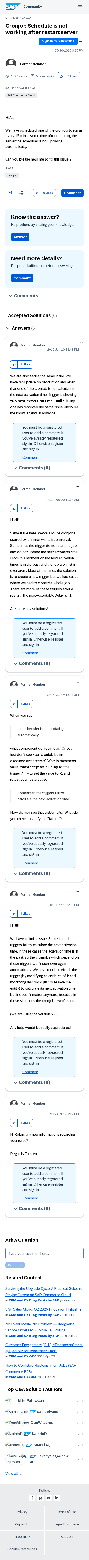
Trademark (22, 1537)
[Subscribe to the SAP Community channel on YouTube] (48, 1498)
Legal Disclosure (67, 1524)
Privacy (22, 1512)
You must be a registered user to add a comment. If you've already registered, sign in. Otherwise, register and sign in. (42, 438)
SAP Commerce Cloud (21, 95)
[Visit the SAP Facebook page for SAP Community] (32, 1498)
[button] (61, 76)
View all (11, 1473)
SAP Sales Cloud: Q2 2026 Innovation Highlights (43, 1309)
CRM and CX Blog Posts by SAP (34, 1300)
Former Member (33, 64)
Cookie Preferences (22, 1549)
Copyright (22, 1524)
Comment (72, 193)
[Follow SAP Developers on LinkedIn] (57, 1498)
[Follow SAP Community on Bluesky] (40, 1498)
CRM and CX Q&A (20, 17)
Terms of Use (66, 1512)
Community (32, 6)
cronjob (12, 175)
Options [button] (80, 41)
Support (67, 1537)
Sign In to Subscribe (58, 41)
